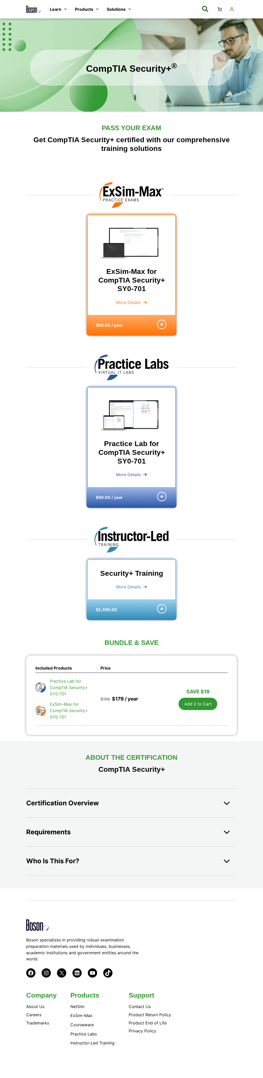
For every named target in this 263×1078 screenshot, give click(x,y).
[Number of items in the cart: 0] (219, 9)
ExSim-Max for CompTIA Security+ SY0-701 (69, 711)
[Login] (232, 9)
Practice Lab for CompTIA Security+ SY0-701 (69, 687)
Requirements (48, 832)
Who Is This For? (52, 861)
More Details (128, 302)
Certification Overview (62, 803)
